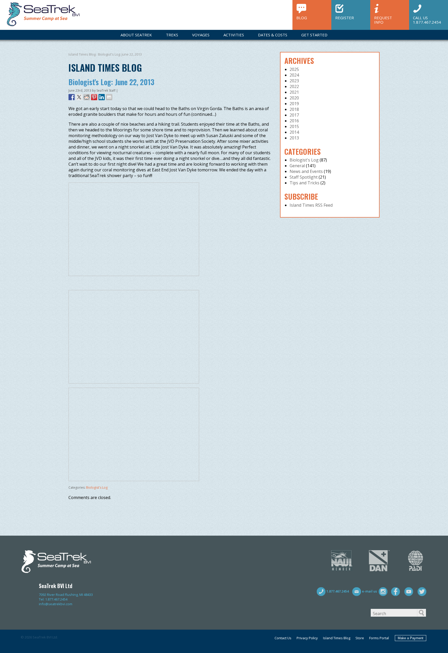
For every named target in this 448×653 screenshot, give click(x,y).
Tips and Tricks (304, 183)
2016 (294, 121)
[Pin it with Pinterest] (94, 97)
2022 (294, 86)
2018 (294, 109)
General (297, 166)
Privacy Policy (307, 638)
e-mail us (369, 591)
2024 (294, 75)
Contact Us (283, 638)
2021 (294, 92)
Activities (233, 34)
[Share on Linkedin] (102, 97)
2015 (294, 126)
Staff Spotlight (304, 177)
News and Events (306, 171)
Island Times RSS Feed (311, 205)
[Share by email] (109, 97)
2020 (294, 98)
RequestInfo (383, 19)
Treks (172, 34)
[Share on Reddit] (86, 97)
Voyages (200, 34)
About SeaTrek (136, 34)
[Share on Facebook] (71, 97)
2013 (294, 138)
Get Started (314, 34)
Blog (301, 17)
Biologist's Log (97, 487)
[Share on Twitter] (79, 97)
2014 (294, 132)
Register (344, 17)
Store (359, 638)
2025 (294, 69)
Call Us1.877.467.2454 (427, 19)
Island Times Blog (82, 54)
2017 (294, 115)
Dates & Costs (272, 34)
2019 (294, 103)
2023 (294, 81)
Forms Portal (379, 638)
